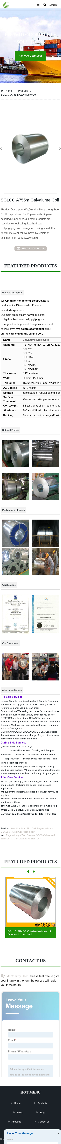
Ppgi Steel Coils (43, 805)
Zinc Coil (6, 805)
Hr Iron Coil (50, 814)
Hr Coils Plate (35, 814)
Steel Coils (28, 805)
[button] (38, 5)
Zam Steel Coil (20, 814)
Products (23, 90)
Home (9, 90)
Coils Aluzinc (37, 809)
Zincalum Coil (21, 809)
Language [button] (53, 5)
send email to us (32, 248)
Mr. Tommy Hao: (17, 976)
